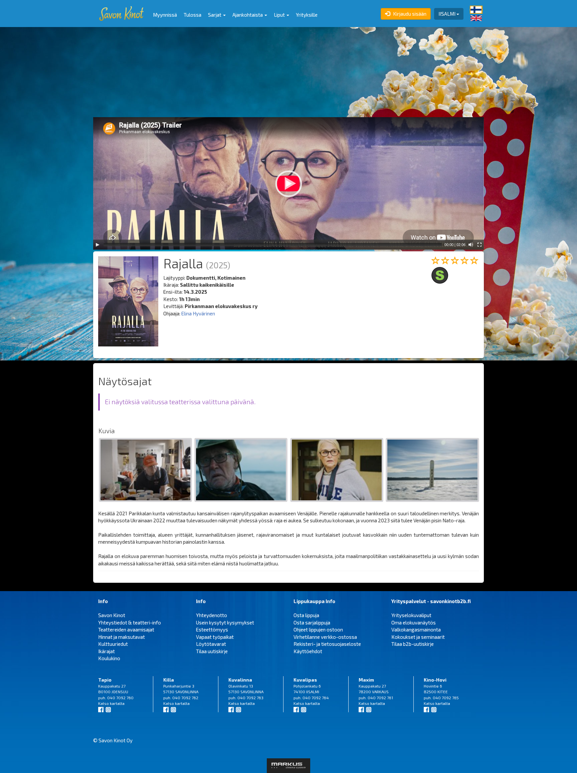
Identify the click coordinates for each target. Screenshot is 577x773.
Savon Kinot (111, 615)
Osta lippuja (306, 615)
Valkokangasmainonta (416, 629)
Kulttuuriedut (113, 644)
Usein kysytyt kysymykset (225, 622)
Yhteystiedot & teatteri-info (129, 622)
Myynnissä (165, 15)
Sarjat (215, 15)
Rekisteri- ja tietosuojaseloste (327, 644)
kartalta (117, 703)
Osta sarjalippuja (312, 622)
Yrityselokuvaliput (411, 615)
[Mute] (470, 244)
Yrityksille (307, 15)
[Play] (97, 244)
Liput (280, 15)
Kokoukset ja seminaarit (418, 637)
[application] (288, 183)
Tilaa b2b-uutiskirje (412, 644)
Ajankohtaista (248, 15)
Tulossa (192, 15)
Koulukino (109, 658)
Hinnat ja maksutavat (121, 637)
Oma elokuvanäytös (413, 622)
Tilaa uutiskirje (212, 651)
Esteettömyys (212, 629)
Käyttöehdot (308, 651)
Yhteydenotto (211, 615)
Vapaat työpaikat (215, 637)
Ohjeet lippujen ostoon (318, 629)
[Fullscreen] (479, 244)
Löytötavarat (211, 644)
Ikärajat (106, 651)
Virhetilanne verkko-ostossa (325, 637)
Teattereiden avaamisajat (126, 629)
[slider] (273, 244)
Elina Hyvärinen (198, 313)
